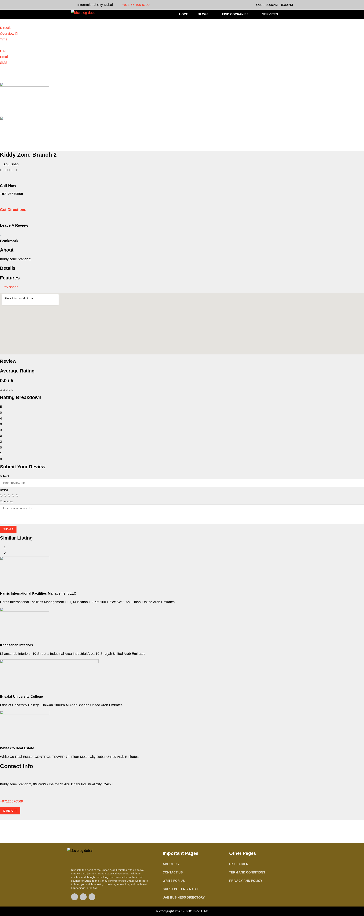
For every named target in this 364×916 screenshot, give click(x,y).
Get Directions (13, 210)
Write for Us (174, 880)
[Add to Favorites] (0, 234)
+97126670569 (11, 801)
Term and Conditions (247, 872)
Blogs (203, 14)
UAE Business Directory (184, 897)
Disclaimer (238, 864)
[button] (291, 15)
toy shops (11, 287)
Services (270, 14)
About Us (171, 864)
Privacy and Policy (245, 880)
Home (183, 14)
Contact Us (173, 872)
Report (11, 810)
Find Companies (235, 14)
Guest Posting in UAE (181, 889)
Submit (8, 529)
